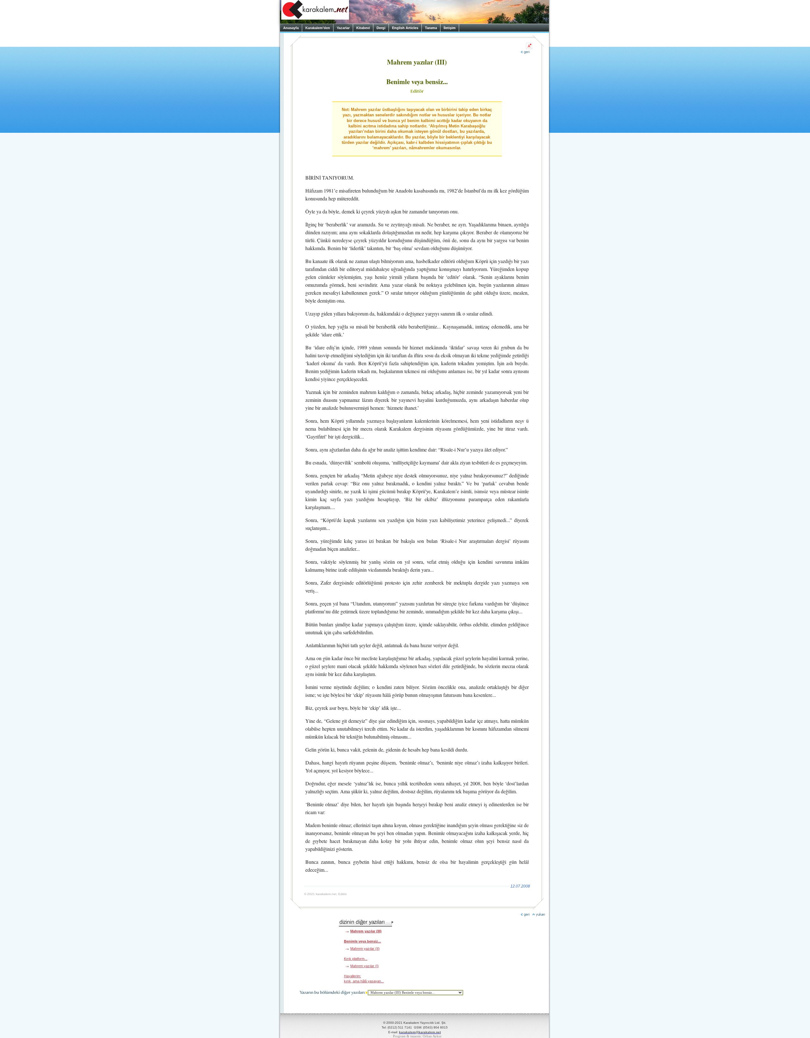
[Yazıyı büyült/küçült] (529, 46)
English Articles (405, 28)
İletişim (450, 28)
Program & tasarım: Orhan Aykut (417, 1036)
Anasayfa (291, 28)
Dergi (381, 28)
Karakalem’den (317, 28)
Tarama (431, 28)
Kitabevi (363, 28)
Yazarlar (343, 28)
